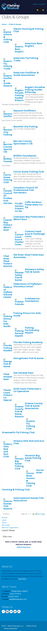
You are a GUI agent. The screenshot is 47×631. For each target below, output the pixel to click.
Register (42, 4)
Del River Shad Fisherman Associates (28, 256)
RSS (19, 611)
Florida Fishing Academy (28, 342)
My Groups (6, 525)
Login (35, 4)
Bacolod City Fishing (25, 126)
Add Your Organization (10, 527)
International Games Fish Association (28, 499)
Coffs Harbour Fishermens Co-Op (34, 204)
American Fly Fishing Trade (25, 59)
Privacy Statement (10, 628)
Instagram (7, 611)
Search (4, 522)
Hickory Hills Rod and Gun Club (28, 442)
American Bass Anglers (33, 44)
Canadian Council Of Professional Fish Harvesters (25, 190)
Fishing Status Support (19, 591)
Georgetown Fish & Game (28, 358)
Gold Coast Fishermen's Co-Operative (27, 390)
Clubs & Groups (15, 24)
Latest (4, 520)
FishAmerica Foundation (32, 299)
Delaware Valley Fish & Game (34, 270)
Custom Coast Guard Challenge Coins (35, 234)
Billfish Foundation (24, 155)
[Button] (43, 10)
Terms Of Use (31, 626)
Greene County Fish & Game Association (34, 406)
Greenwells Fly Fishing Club (18, 432)
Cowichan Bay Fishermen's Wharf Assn (29, 218)
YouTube (15, 611)
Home (4, 24)
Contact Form (13, 596)
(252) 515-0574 (15, 594)
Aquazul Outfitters (24, 110)
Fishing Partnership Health (32, 330)
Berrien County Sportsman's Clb (23, 142)
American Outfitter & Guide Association (26, 74)
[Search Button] (37, 10)
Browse (4, 517)
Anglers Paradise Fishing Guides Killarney (35, 89)
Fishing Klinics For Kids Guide (27, 314)
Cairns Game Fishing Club (28, 171)
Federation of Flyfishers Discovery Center (27, 285)
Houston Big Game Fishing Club (33, 458)
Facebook (3, 611)
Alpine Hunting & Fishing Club (28, 30)
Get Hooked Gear (23, 372)
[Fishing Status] (11, 7)
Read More (22, 579)
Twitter (11, 611)
